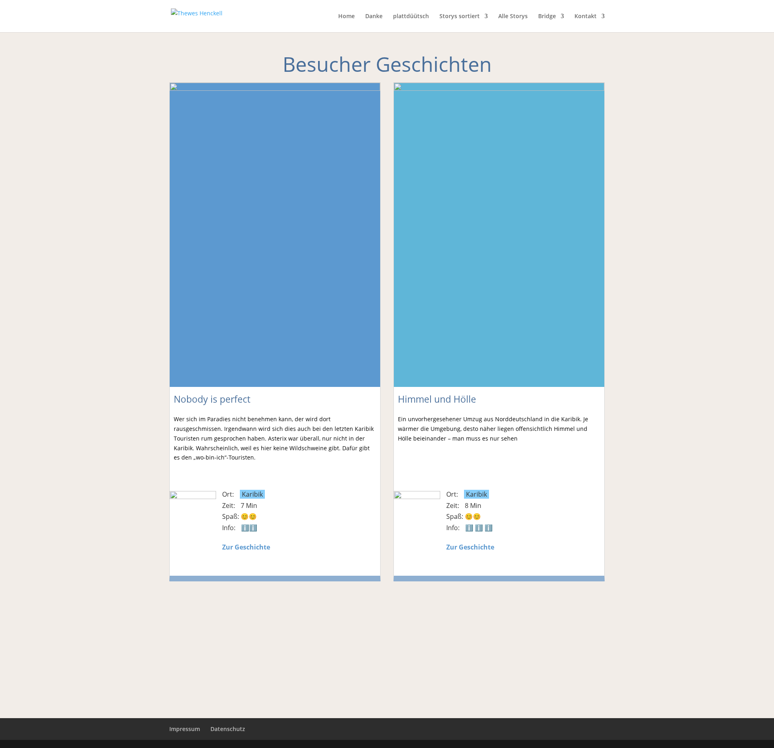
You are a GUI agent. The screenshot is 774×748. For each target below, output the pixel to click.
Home (346, 16)
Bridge (547, 16)
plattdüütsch (411, 16)
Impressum (184, 729)
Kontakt (585, 16)
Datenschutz (227, 729)
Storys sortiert (459, 16)
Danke (374, 16)
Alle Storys (513, 16)
